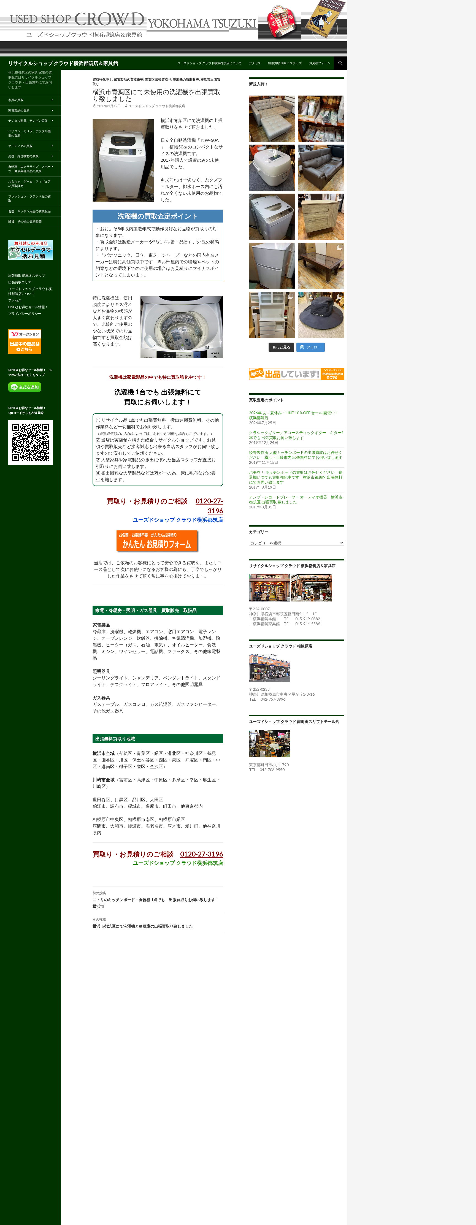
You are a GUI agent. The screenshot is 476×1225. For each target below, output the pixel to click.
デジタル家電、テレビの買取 (28, 120)
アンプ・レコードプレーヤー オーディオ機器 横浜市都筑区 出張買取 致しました (295, 499)
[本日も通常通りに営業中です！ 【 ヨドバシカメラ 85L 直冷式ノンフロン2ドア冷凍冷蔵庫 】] (272, 266)
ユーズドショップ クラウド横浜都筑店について (209, 63)
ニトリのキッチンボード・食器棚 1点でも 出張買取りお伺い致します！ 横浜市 (158, 900)
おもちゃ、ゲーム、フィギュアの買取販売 (29, 184)
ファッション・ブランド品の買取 (29, 198)
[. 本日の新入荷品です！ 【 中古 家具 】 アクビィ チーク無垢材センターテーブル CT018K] (321, 266)
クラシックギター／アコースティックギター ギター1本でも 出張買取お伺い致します (296, 435)
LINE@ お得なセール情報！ (28, 307)
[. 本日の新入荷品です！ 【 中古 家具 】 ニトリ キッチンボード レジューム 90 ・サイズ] (272, 315)
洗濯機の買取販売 (186, 79)
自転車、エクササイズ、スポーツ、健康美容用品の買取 (29, 169)
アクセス (255, 63)
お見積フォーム (319, 63)
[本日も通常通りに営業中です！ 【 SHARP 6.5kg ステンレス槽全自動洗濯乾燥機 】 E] (272, 217)
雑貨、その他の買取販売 (25, 221)
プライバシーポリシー (24, 313)
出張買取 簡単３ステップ (285, 63)
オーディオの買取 (20, 146)
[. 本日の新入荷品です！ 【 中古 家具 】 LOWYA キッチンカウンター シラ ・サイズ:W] (321, 217)
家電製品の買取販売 (129, 79)
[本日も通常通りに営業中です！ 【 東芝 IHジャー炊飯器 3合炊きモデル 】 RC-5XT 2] (272, 168)
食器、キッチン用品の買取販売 (29, 211)
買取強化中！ (102, 79)
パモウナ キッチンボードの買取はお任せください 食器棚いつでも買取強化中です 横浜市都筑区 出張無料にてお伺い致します (295, 477)
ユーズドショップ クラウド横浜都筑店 (156, 106)
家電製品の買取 (18, 110)
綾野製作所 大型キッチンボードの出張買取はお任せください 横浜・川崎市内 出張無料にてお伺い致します (295, 455)
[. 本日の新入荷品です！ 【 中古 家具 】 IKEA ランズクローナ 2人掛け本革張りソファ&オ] (272, 119)
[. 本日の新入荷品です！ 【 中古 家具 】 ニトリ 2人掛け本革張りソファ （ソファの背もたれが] (321, 168)
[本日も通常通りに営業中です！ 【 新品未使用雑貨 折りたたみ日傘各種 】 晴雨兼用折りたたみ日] (321, 119)
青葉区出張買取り (158, 79)
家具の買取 (15, 100)
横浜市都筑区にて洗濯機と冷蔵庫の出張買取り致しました (143, 922)
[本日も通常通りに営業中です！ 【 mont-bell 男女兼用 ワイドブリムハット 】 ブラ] (321, 315)
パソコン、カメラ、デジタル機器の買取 (29, 133)
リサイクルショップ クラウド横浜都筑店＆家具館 (63, 63)
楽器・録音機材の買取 (23, 156)
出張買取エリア (19, 282)
